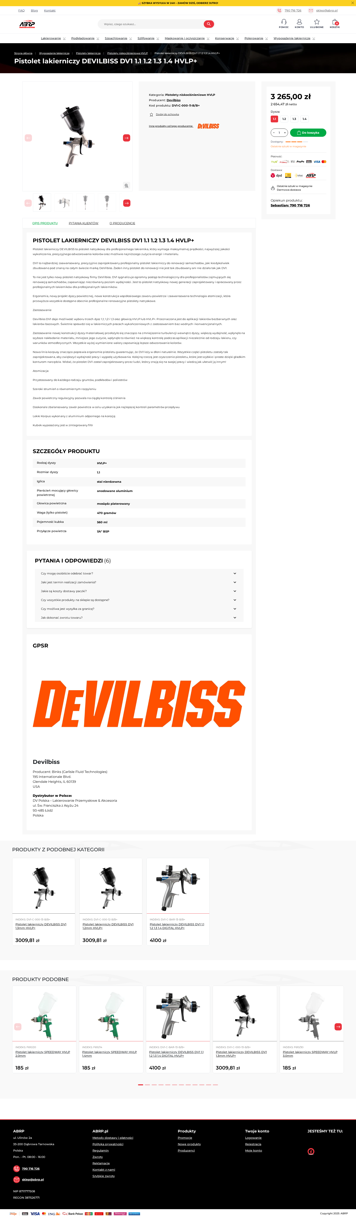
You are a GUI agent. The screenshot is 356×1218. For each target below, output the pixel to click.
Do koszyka (310, 133)
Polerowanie (254, 38)
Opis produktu (45, 223)
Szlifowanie (146, 38)
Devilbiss (173, 100)
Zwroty (98, 1157)
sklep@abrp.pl (327, 10)
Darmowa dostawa (289, 189)
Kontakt (50, 10)
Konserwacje (224, 38)
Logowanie (253, 1138)
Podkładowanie (83, 38)
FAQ (21, 10)
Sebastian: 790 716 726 (290, 205)
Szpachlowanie (116, 38)
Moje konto (253, 1150)
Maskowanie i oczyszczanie (185, 38)
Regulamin (101, 1150)
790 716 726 (293, 10)
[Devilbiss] (139, 703)
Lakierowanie (51, 38)
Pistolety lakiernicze (88, 53)
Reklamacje (101, 1163)
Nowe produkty (189, 1144)
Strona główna (23, 53)
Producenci (186, 1150)
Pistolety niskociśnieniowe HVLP (127, 53)
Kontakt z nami (104, 1170)
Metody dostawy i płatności (113, 1138)
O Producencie (122, 223)
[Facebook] (311, 1151)
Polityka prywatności (108, 1144)
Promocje (185, 1138)
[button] (284, 24)
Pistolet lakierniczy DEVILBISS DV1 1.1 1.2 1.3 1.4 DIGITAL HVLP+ (177, 926)
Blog (34, 10)
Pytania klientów (83, 223)
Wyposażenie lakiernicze (292, 38)
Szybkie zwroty (104, 1176)
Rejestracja (253, 1144)
